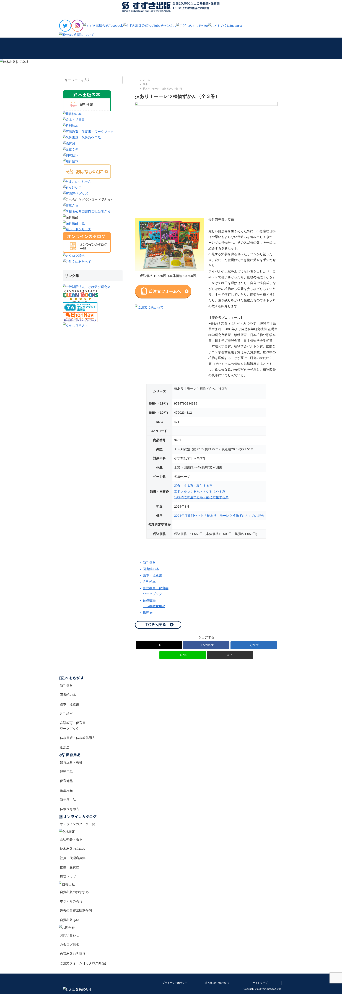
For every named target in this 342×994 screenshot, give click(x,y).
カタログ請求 (69, 944)
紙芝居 (64, 747)
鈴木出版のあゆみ (73, 849)
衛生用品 (66, 790)
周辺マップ (68, 876)
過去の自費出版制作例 (76, 910)
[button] (230, 655)
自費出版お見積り (73, 954)
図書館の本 (68, 695)
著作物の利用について (217, 982)
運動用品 (66, 771)
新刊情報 (66, 685)
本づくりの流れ (71, 901)
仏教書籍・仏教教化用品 (77, 738)
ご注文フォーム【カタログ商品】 (84, 963)
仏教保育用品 (69, 809)
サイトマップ (260, 982)
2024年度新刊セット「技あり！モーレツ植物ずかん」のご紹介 (219, 515)
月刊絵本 (66, 713)
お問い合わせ (69, 935)
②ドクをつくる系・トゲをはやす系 (199, 491)
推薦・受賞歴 (69, 867)
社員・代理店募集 (73, 858)
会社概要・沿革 (71, 839)
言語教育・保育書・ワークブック (74, 725)
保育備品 (66, 781)
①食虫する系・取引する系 (193, 485)
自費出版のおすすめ (74, 892)
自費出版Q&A (69, 920)
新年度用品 (68, 799)
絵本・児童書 (69, 704)
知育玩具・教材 (71, 762)
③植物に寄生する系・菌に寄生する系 (201, 497)
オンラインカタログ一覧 (77, 824)
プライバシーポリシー (174, 982)
